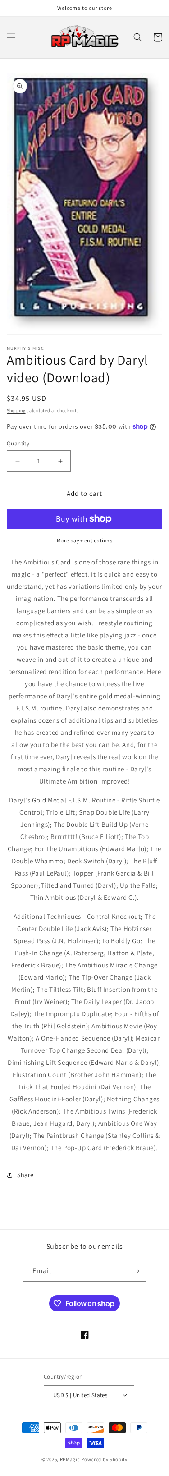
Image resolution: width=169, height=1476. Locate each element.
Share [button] (25, 1175)
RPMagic (70, 1459)
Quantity (18, 443)
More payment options (84, 540)
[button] (11, 37)
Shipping (16, 410)
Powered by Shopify (104, 1459)
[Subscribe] (136, 1271)
